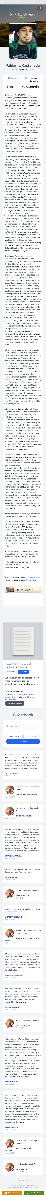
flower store (31, 580)
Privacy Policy (17, 1187)
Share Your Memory (14, 703)
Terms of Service (29, 1187)
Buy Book (23, 672)
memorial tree (33, 577)
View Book (11, 672)
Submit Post (23, 741)
